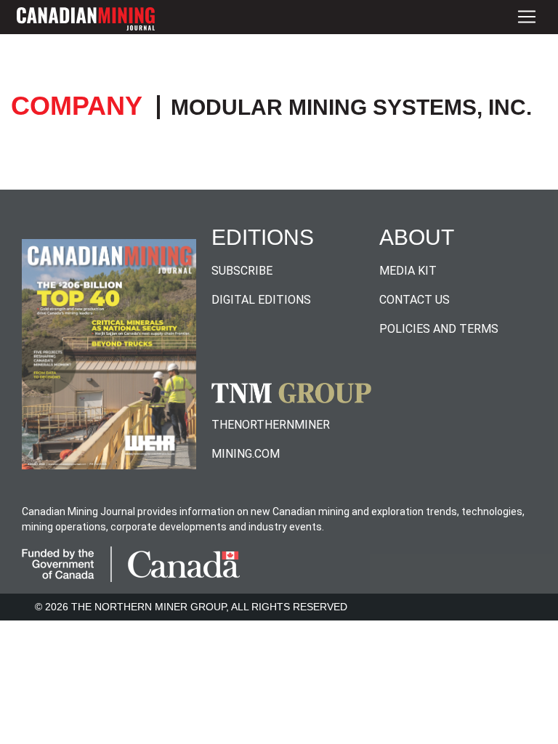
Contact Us (414, 300)
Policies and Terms (438, 329)
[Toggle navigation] (526, 17)
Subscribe (241, 271)
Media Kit (408, 271)
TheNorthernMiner (270, 425)
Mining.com (245, 454)
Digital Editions (261, 300)
